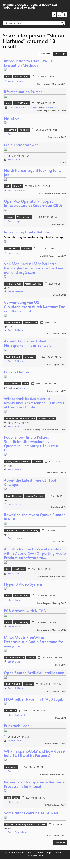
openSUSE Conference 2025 (52, 577)
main (8, 77)
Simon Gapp (14, 662)
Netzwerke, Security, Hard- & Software (25, 824)
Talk (8, 798)
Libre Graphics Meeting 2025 (51, 84)
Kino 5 (31, 657)
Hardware (11, 711)
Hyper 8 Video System (23, 584)
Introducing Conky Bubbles (27, 232)
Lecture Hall (12, 530)
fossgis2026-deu (33, 284)
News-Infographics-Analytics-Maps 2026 (45, 430)
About (40, 853)
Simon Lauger (15, 221)
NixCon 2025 (59, 541)
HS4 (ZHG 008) (13, 284)
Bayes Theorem (13, 496)
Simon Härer (14, 802)
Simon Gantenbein (17, 832)
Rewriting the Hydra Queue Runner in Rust (34, 517)
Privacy (30, 855)
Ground (37, 462)
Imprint (58, 853)
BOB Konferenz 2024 (55, 805)
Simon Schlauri (15, 330)
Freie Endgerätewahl (22, 145)
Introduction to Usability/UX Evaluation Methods (28, 63)
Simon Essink (14, 427)
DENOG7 (61, 163)
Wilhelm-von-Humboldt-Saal (20, 419)
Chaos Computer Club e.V (20, 853)
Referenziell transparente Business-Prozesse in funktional (34, 784)
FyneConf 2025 (58, 507)
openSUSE (11, 767)
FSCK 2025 (60, 665)
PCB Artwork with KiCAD (25, 611)
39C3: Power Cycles (56, 473)
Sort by (44, 54)
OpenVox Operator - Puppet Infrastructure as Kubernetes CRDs (33, 204)
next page (60, 54)
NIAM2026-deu (47, 419)
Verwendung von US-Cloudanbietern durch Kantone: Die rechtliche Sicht (34, 307)
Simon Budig (14, 627)
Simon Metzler (15, 292)
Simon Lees (13, 253)
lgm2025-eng (21, 77)
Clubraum (29, 357)
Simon (11, 134)
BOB (16, 798)
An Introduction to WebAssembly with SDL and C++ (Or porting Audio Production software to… (35, 553)
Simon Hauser (15, 538)
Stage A (17, 186)
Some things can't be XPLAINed (31, 813)
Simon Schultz (15, 470)
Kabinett (24, 130)
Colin (11, 388)
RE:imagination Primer (23, 92)
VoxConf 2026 (59, 224)
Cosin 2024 (60, 718)
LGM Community (17, 107)
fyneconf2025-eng (34, 496)
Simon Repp (14, 600)
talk (8, 186)
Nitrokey (11, 119)
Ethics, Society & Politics (18, 462)
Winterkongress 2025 (55, 692)
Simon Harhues (15, 81)
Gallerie (27, 249)
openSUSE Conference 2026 (52, 256)
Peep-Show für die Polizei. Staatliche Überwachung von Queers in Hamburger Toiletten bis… (31, 444)
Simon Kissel (14, 159)
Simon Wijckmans (17, 190)
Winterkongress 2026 (55, 334)
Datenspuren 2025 (56, 137)
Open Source (12, 249)
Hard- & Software (15, 657)
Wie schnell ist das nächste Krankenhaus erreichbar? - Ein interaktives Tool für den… (35, 403)
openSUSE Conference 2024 (52, 774)
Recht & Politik (13, 322)
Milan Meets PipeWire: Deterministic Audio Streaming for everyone (33, 642)
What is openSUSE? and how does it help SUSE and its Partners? (35, 754)
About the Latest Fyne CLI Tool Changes (30, 483)
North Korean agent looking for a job (32, 173)
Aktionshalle (30, 322)
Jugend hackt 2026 (56, 391)
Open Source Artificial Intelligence (34, 673)
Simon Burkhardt (16, 715)
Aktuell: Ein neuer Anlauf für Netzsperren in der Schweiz (28, 343)
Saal (26, 383)
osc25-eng (19, 569)
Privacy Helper (16, 372)
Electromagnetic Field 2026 (52, 194)
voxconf (9, 217)
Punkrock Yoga (17, 726)
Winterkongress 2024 (55, 835)
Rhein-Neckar (13, 383)
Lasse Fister (32, 107)
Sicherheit (11, 130)
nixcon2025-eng (30, 530)
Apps (48, 853)
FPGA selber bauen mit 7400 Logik (33, 699)
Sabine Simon (15, 740)
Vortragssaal (23, 217)
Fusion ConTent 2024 (55, 744)
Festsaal (28, 684)
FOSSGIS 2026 (59, 295)
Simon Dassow (15, 504)
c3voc (40, 855)
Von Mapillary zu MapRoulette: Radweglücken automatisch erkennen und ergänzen (34, 268)
